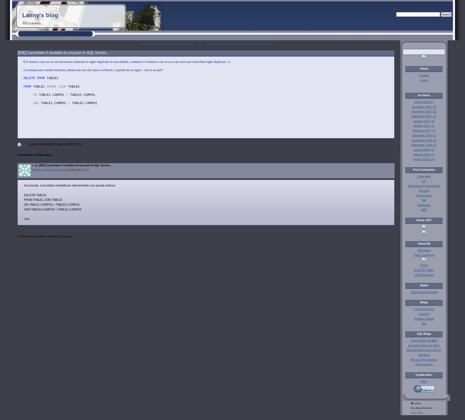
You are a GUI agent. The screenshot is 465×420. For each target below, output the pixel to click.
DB (424, 200)
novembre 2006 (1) (424, 140)
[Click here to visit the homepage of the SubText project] (424, 388)
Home (199, 43)
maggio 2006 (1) (424, 154)
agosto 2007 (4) (424, 121)
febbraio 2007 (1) (424, 130)
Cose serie (424, 176)
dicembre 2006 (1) (424, 135)
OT (424, 181)
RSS (424, 381)
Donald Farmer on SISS (424, 345)
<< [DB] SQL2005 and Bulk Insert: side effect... (166, 43)
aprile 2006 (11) (424, 159)
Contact (424, 75)
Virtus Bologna (424, 275)
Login (424, 80)
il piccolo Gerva (424, 309)
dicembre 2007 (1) (424, 107)
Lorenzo (423, 314)
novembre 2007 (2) (424, 111)
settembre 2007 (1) (423, 116)
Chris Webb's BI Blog (424, 340)
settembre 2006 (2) (423, 145)
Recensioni (424, 195)
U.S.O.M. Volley (424, 270)
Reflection (424, 205)
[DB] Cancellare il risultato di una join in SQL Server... (63, 53)
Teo (424, 323)
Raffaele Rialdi (424, 319)
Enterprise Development (424, 186)
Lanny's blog (40, 15)
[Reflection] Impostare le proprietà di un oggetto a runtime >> (240, 43)
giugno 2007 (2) (423, 126)
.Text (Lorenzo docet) (424, 292)
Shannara (424, 250)
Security (424, 191)
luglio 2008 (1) (424, 102)
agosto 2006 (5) (424, 150)
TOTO (424, 265)
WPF (424, 210)
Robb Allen (417, 413)
